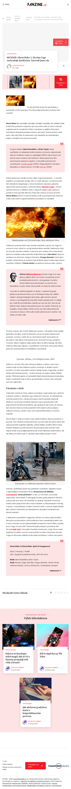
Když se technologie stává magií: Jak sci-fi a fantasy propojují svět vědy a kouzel (18, 658)
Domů (3, 18)
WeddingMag (31, 786)
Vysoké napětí (26, 164)
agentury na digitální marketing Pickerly (35, 781)
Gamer (43, 167)
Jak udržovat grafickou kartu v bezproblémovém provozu (35, 711)
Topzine (54, 783)
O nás (4, 761)
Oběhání (24, 783)
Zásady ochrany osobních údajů (11, 768)
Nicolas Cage (48, 187)
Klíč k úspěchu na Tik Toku (51, 655)
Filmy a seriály (8, 18)
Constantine (11, 494)
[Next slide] (51, 82)
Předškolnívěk (45, 783)
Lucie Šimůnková (18, 65)
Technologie (44, 650)
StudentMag (6, 786)
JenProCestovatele (19, 786)
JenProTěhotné (34, 783)
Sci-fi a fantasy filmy (17, 18)
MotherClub (16, 783)
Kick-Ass (16, 529)
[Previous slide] (6, 82)
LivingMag (40, 786)
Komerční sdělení (17, 667)
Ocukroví (48, 786)
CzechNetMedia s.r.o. (20, 779)
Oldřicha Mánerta (33, 274)
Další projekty (7, 764)
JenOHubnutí (56, 786)
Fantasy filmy (29, 18)
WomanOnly (6, 783)
